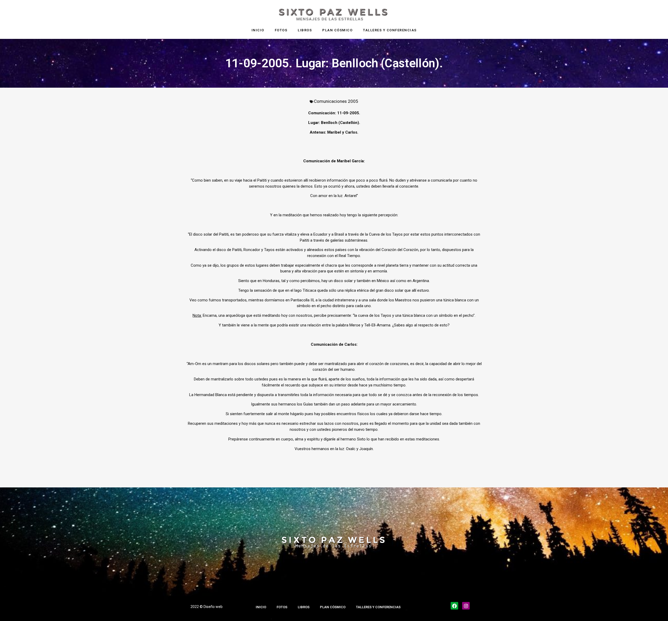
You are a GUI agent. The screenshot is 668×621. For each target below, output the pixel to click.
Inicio (258, 30)
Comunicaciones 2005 (336, 101)
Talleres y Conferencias (390, 30)
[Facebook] (454, 606)
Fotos (281, 30)
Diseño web (213, 607)
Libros (305, 30)
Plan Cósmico (337, 30)
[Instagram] (466, 606)
